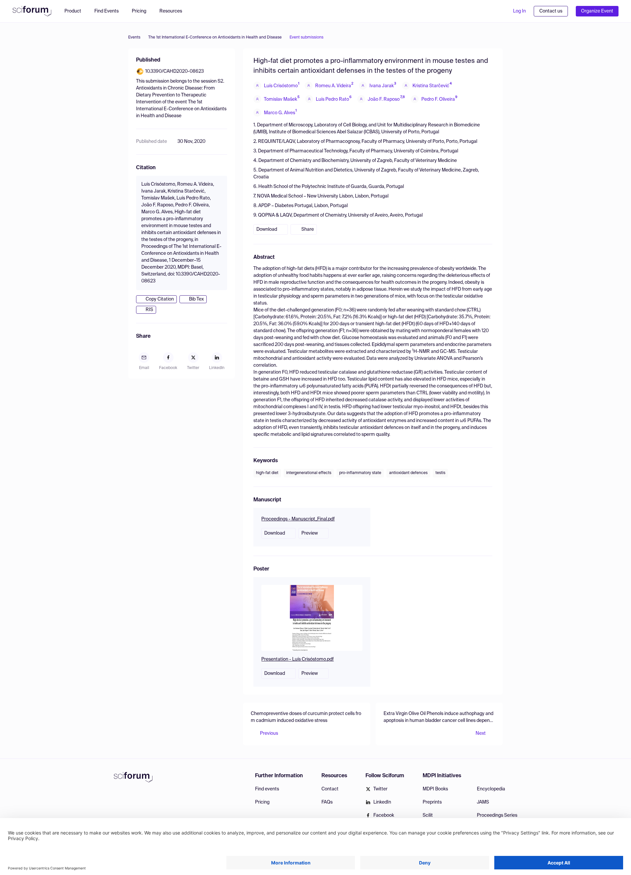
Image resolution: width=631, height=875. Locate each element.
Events (134, 38)
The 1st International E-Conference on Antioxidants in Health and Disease (215, 38)
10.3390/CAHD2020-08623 (174, 71)
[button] (174, 11)
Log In (519, 11)
